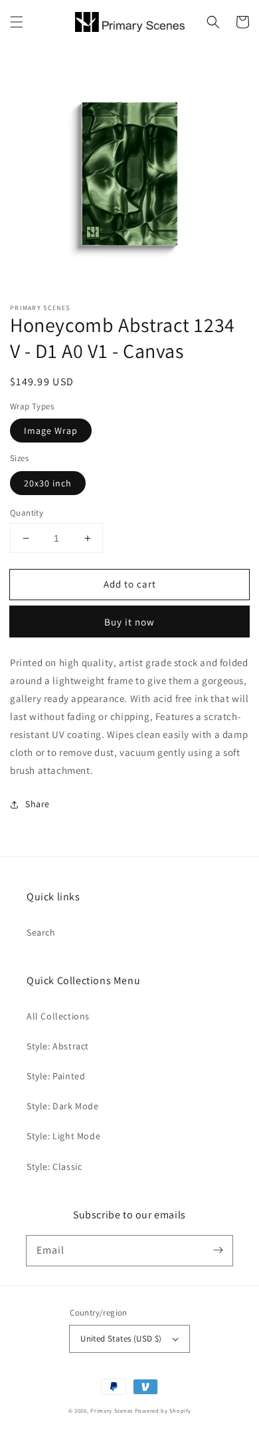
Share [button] (37, 804)
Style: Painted (56, 1076)
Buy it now (129, 622)
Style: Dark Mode (63, 1106)
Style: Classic (54, 1166)
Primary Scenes (111, 1410)
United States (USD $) (120, 1338)
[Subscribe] (217, 1250)
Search (41, 932)
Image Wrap (51, 431)
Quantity (26, 512)
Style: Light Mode (63, 1136)
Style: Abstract (58, 1046)
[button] (16, 22)
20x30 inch (48, 483)
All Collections (58, 1016)
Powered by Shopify (163, 1410)
